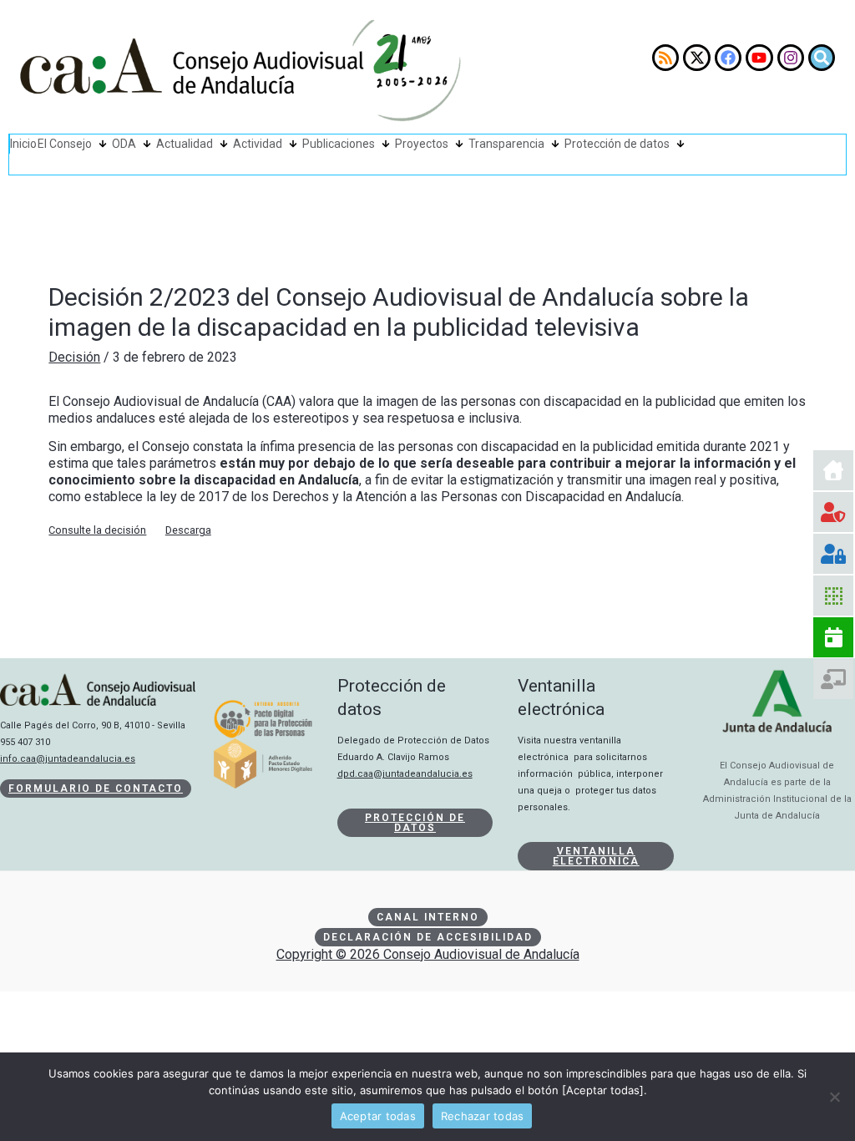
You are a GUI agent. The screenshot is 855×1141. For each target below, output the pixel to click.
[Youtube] (759, 57)
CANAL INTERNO (428, 917)
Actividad (257, 143)
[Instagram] (790, 57)
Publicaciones (338, 143)
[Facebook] (728, 57)
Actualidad (184, 143)
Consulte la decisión (97, 530)
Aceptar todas (378, 1116)
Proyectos (421, 143)
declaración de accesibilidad (428, 937)
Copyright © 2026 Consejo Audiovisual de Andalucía (427, 954)
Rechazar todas (482, 1116)
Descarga (188, 530)
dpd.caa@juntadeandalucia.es (405, 773)
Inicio (23, 143)
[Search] (821, 57)
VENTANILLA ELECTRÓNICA (596, 856)
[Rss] (665, 57)
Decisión (74, 357)
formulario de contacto (95, 788)
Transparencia (506, 143)
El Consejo (65, 143)
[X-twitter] (696, 57)
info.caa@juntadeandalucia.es (67, 758)
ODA (124, 143)
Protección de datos (617, 143)
